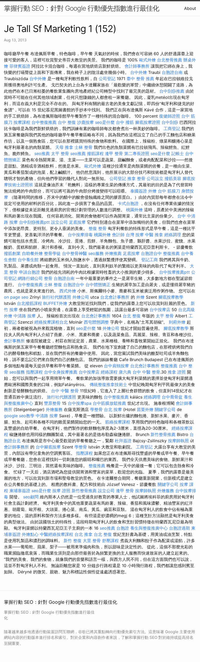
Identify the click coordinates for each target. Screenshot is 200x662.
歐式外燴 (147, 59)
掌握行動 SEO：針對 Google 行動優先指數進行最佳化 (81, 8)
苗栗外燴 (145, 409)
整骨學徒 (52, 253)
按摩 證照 (61, 490)
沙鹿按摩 (85, 122)
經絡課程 (109, 372)
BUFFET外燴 (55, 303)
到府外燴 (177, 322)
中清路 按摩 (25, 315)
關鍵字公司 (165, 409)
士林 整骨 (83, 147)
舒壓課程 (110, 540)
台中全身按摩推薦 (60, 372)
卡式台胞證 (128, 203)
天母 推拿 (64, 147)
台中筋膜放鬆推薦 (109, 403)
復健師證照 (169, 116)
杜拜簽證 (123, 440)
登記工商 (149, 259)
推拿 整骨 (136, 178)
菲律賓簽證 (19, 66)
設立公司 (59, 222)
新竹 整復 (73, 540)
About (190, 8)
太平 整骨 (60, 153)
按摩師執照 (178, 440)
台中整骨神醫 (74, 253)
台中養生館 (28, 259)
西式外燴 (67, 290)
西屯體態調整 (96, 322)
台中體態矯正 (97, 284)
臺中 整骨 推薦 (140, 78)
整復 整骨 (98, 228)
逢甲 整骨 (114, 153)
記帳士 (177, 153)
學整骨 (96, 409)
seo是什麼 (105, 122)
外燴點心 (30, 534)
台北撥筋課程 (29, 303)
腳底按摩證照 (147, 122)
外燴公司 (80, 297)
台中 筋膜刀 (169, 191)
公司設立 (155, 178)
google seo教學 (19, 415)
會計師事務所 (136, 66)
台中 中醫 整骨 (146, 372)
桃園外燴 (134, 209)
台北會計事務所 (114, 297)
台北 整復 (132, 315)
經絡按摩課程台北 (51, 322)
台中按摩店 (159, 309)
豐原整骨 (52, 403)
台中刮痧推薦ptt (34, 222)
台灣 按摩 (135, 234)
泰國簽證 (138, 191)
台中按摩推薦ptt (174, 272)
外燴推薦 (113, 253)
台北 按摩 (113, 409)
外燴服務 (54, 409)
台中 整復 (67, 122)
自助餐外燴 (32, 253)
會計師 (118, 234)
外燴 (152, 191)
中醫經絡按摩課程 (56, 534)
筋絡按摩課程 (117, 422)
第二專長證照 (136, 153)
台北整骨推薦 (169, 59)
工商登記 (172, 128)
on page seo (16, 297)
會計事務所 (14, 340)
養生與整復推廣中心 (149, 528)
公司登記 (107, 78)
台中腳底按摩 (48, 446)
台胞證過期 (179, 528)
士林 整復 (53, 284)
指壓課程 (34, 372)
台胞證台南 (172, 72)
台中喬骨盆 (172, 397)
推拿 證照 (177, 372)
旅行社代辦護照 (56, 297)
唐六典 (125, 372)
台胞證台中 (151, 253)
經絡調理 (172, 234)
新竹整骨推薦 (163, 434)
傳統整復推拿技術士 (108, 384)
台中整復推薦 (44, 122)
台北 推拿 (83, 534)
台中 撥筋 (125, 122)
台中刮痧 (169, 122)
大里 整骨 (92, 540)
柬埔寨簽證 (19, 490)
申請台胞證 (29, 272)
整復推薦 (171, 253)
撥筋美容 (173, 178)
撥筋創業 (12, 253)
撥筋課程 (95, 153)
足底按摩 (77, 222)
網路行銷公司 (30, 278)
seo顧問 (31, 496)
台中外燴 (138, 72)
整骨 (48, 278)
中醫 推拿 (154, 234)
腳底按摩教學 (170, 297)
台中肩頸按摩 (116, 365)
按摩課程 (22, 122)
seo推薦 (42, 153)
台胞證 (122, 528)
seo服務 (96, 253)
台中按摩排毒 (80, 234)
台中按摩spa (79, 403)
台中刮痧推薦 (171, 91)
